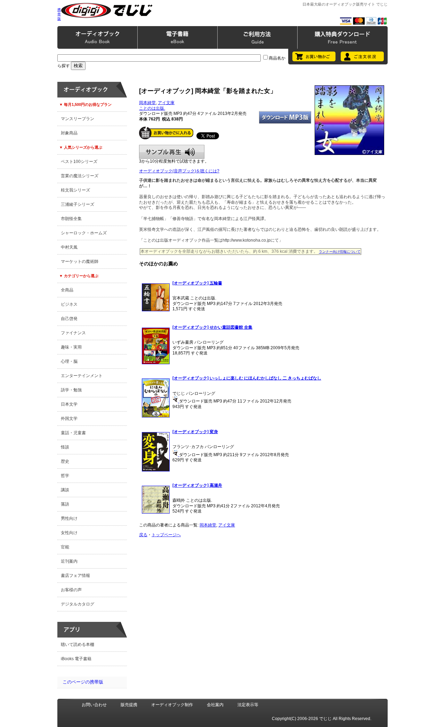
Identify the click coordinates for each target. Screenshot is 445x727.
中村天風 (69, 247)
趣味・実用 (71, 347)
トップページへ (166, 534)
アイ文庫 (166, 102)
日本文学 (69, 404)
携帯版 (59, 14)
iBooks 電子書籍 (76, 658)
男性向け (69, 518)
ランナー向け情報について (340, 251)
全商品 (67, 290)
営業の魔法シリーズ (79, 175)
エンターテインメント (82, 375)
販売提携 (129, 704)
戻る (143, 534)
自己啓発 (69, 318)
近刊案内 (69, 561)
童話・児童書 (73, 432)
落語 (65, 504)
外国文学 (69, 418)
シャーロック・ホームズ (84, 232)
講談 (65, 489)
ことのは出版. (152, 108)
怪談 (65, 447)
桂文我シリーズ (75, 190)
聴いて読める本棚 (77, 644)
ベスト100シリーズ (79, 161)
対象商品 (69, 133)
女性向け (69, 532)
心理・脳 (69, 361)
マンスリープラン (77, 118)
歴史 (65, 461)
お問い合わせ (94, 704)
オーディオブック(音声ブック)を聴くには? (179, 171)
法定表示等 (247, 704)
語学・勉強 (71, 390)
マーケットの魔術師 (79, 261)
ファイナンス (73, 332)
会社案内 (215, 704)
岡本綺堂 (147, 102)
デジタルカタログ (77, 604)
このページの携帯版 (83, 682)
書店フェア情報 (75, 575)
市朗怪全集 (71, 218)
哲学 (65, 475)
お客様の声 (71, 589)
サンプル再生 (171, 152)
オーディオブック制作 (172, 704)
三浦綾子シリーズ (77, 204)
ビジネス (69, 304)
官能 (65, 547)
